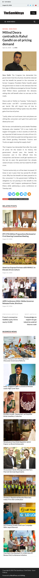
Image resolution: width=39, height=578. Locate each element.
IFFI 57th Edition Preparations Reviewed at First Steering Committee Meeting (19, 235)
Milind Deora (13, 199)
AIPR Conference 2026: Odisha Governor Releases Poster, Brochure (18, 302)
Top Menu (7, 2)
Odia (33, 13)
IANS (15, 48)
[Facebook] (28, 5)
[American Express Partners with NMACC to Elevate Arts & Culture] (19, 265)
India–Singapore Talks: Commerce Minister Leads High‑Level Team (18, 387)
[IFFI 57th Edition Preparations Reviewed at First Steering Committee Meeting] (19, 232)
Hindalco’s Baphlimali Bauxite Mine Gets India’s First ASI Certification (17, 498)
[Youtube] (36, 5)
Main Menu (11, 21)
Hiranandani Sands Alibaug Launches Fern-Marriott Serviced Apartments (18, 471)
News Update (13, 29)
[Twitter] (30, 5)
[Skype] (25, 194)
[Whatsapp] (17, 194)
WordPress (13, 575)
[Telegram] (21, 194)
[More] (29, 194)
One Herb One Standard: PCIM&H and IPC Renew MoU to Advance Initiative (18, 554)
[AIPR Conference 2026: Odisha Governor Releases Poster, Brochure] (19, 299)
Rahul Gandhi (23, 199)
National (5, 29)
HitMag (22, 575)
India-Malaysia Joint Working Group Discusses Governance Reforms (16, 360)
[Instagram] (33, 5)
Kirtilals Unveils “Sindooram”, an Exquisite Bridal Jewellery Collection (18, 415)
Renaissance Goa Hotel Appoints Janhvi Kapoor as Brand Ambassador (17, 443)
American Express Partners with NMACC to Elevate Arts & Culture (19, 268)
